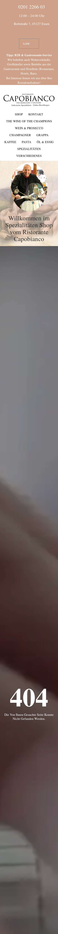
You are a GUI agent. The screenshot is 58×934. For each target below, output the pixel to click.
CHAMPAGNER (20, 135)
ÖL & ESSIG (45, 142)
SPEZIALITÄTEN (29, 149)
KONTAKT (35, 114)
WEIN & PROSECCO (29, 128)
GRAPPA (42, 135)
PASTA (26, 142)
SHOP (19, 114)
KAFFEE (10, 142)
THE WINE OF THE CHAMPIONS (29, 121)
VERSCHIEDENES (29, 156)
